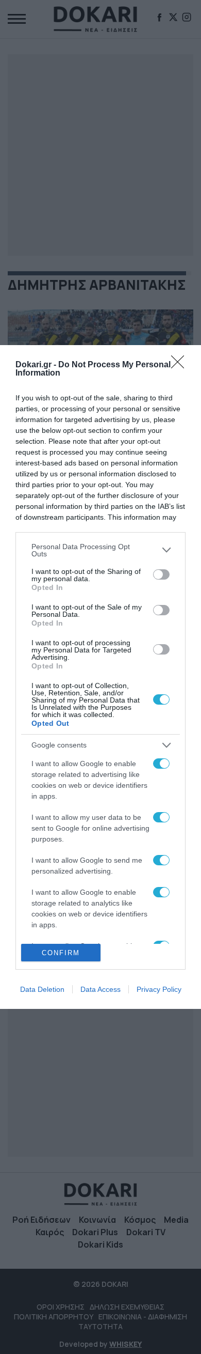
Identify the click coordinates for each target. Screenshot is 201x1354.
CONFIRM (61, 953)
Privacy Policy (159, 989)
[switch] (161, 574)
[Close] (181, 365)
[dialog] (100, 677)
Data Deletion (42, 989)
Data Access (100, 989)
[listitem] (100, 550)
